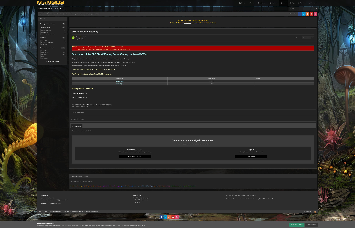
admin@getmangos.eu (61, 200)
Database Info (53, 52)
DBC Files (53, 54)
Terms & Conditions (55, 203)
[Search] (316, 9)
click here (51, 198)
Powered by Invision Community (309, 217)
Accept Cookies (297, 224)
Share (297, 38)
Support (274, 3)
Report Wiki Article (78, 112)
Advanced (53, 40)
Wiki (283, 3)
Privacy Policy (44, 203)
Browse (302, 3)
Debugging (53, 44)
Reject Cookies (311, 224)
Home (243, 3)
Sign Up (56, 8)
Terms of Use (141, 225)
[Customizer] (61, 9)
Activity (313, 3)
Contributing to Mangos (53, 42)
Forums (252, 3)
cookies (48, 225)
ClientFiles (53, 50)
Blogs (293, 3)
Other (53, 56)
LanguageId (119, 81)
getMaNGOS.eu (90, 104)
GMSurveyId (119, 83)
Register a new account (134, 156)
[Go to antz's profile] (73, 37)
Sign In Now (251, 156)
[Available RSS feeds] (315, 211)
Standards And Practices (53, 34)
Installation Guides (53, 30)
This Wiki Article (307, 8)
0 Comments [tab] (76, 126)
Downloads (262, 3)
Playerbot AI (53, 32)
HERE (138, 202)
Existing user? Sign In (44, 8)
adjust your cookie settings (92, 225)
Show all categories (52, 61)
